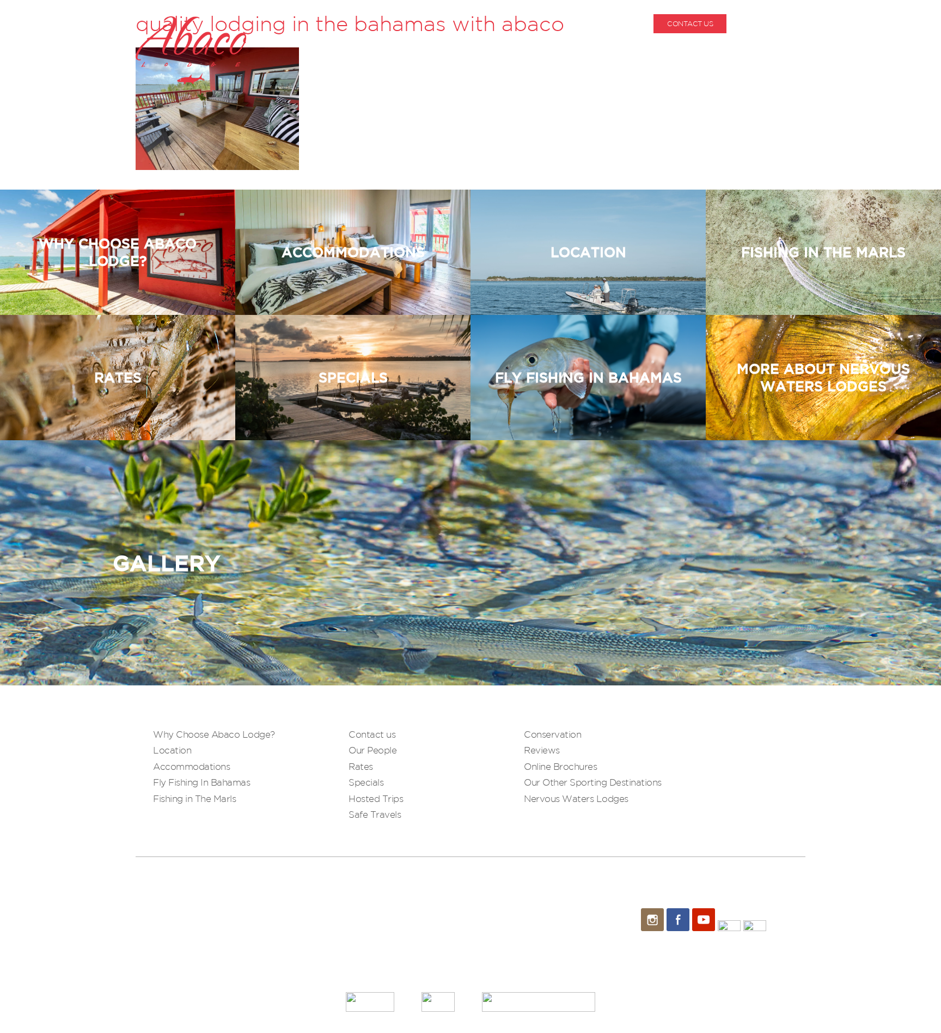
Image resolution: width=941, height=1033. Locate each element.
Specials (366, 782)
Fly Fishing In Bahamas (201, 782)
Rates (361, 766)
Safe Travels (375, 814)
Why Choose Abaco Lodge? (214, 734)
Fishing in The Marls (194, 798)
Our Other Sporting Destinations (593, 782)
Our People (372, 750)
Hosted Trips (376, 798)
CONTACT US (690, 24)
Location (172, 750)
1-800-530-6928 (779, 24)
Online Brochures (560, 766)
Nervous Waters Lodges (576, 798)
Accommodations (191, 766)
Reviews (542, 750)
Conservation (552, 734)
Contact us (372, 734)
